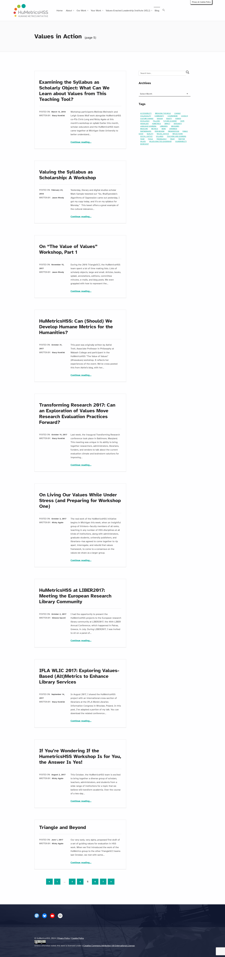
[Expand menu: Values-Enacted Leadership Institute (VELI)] (151, 10)
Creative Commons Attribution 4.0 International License (109, 945)
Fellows (156, 121)
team (142, 139)
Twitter (181, 139)
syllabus (159, 136)
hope (182, 121)
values (143, 142)
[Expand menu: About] (73, 10)
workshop (144, 144)
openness (173, 129)
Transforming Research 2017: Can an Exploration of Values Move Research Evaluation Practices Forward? (77, 413)
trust (172, 139)
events (178, 118)
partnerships (145, 131)
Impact (167, 124)
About (69, 10)
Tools (150, 139)
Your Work (96, 10)
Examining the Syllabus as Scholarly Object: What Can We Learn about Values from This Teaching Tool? (74, 90)
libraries (164, 126)
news (164, 129)
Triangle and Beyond (62, 827)
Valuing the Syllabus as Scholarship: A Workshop (67, 175)
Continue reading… (81, 142)
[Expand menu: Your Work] (102, 10)
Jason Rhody (58, 198)
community (159, 116)
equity (169, 118)
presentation (173, 131)
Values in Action (58, 36)
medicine (144, 129)
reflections (178, 134)
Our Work (81, 10)
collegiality (145, 116)
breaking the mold (163, 113)
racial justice (163, 134)
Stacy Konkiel (58, 115)
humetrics (156, 124)
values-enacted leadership (160, 142)
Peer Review (159, 131)
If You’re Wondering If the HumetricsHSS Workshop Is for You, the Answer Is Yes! (80, 756)
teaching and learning (176, 136)
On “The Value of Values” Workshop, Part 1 (68, 249)
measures (175, 126)
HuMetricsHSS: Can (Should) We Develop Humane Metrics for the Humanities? (76, 326)
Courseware (173, 116)
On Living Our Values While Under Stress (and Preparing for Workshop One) (80, 500)
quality (150, 134)
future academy (170, 121)
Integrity (178, 124)
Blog (157, 10)
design (160, 118)
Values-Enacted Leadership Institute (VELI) (128, 10)
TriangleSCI (162, 139)
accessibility (146, 113)
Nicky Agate (57, 522)
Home (60, 10)
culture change (146, 118)
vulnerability (181, 142)
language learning (148, 126)
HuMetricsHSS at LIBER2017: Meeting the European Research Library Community (75, 596)
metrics (154, 129)
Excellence (144, 121)
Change (177, 113)
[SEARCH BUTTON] (188, 73)
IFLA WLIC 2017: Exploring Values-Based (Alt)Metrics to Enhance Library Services (79, 676)
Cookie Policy (77, 938)
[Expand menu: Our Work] (87, 10)
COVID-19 (184, 116)
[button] (164, 10)
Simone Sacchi (59, 618)
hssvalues (144, 124)
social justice (146, 136)
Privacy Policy (63, 938)
